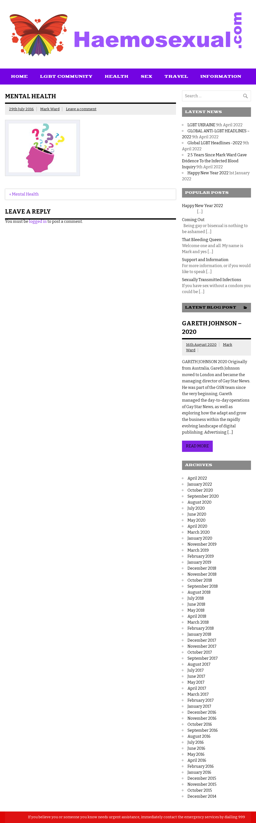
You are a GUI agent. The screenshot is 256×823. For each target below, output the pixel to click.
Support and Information (205, 259)
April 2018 (197, 616)
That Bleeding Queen (202, 239)
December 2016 (202, 712)
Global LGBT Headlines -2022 (215, 143)
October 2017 (200, 652)
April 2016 (197, 760)
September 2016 (203, 730)
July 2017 (196, 670)
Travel (176, 76)
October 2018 (200, 580)
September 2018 (203, 586)
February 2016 (201, 766)
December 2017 (202, 640)
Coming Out (193, 219)
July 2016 (196, 742)
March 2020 (199, 532)
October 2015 (200, 790)
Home (19, 76)
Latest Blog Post (210, 307)
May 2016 (196, 754)
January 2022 (200, 484)
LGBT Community (66, 76)
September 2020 (203, 496)
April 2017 (197, 688)
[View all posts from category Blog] (245, 308)
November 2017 (202, 646)
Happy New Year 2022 (208, 173)
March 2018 (198, 622)
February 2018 (201, 628)
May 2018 (196, 610)
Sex (146, 76)
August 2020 (200, 502)
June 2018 (196, 604)
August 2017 (199, 664)
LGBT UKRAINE (201, 125)
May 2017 (196, 682)
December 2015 (202, 778)
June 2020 (197, 514)
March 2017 (198, 694)
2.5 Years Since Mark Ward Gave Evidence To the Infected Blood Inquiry (214, 161)
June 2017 (196, 676)
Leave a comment (81, 109)
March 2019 (198, 550)
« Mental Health (24, 194)
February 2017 (201, 700)
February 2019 (201, 556)
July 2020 (196, 508)
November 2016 (202, 718)
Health (116, 76)
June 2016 (196, 748)
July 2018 (196, 598)
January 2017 (199, 706)
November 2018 (202, 574)
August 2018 (199, 592)
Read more (197, 446)
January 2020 (200, 538)
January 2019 (199, 562)
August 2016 (199, 736)
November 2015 (202, 784)
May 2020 (197, 520)
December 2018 (202, 568)
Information (220, 76)
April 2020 (197, 526)
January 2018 (199, 634)
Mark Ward (50, 109)
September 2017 (203, 658)
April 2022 (197, 478)
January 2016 (199, 772)
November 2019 (202, 544)
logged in (38, 221)
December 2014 (202, 796)
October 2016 (200, 724)
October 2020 (200, 490)
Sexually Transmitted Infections (211, 279)
